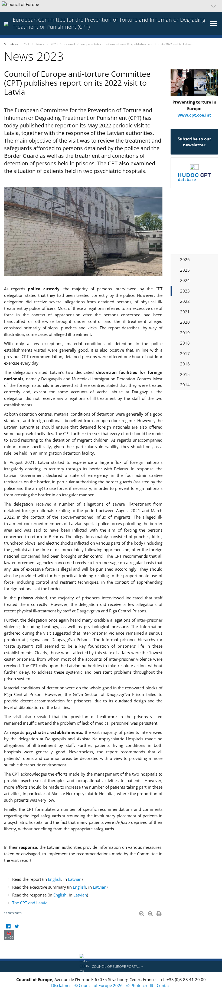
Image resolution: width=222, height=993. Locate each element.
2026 (185, 259)
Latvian (74, 879)
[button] (111, 6)
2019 (185, 332)
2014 (185, 384)
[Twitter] (16, 926)
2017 (185, 353)
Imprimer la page (159, 912)
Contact (164, 985)
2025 (185, 270)
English (54, 879)
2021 (185, 311)
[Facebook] (8, 926)
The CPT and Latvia (29, 902)
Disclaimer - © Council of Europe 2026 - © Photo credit (102, 985)
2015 (185, 374)
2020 (185, 322)
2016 (185, 364)
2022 (185, 301)
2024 (185, 280)
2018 (185, 343)
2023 (185, 291)
